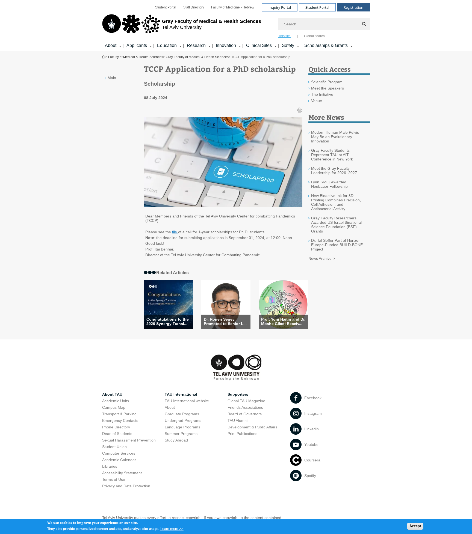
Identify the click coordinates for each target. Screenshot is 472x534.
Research (196, 45)
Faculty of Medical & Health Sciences (135, 57)
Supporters (238, 394)
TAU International (181, 394)
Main (112, 78)
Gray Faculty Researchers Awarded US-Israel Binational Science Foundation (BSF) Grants (336, 224)
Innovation (226, 45)
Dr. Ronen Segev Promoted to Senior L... (225, 321)
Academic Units (115, 401)
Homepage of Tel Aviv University (104, 56)
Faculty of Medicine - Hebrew (232, 7)
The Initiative (322, 94)
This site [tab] (284, 36)
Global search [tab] (314, 36)
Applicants (136, 45)
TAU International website (187, 401)
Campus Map (113, 407)
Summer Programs (181, 433)
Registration (353, 7)
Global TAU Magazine (246, 401)
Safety (288, 45)
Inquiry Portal (280, 7)
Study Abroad (176, 440)
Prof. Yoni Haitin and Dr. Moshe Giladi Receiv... (283, 321)
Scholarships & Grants (326, 45)
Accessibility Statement (122, 473)
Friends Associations (245, 407)
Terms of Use (113, 479)
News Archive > (321, 258)
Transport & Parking (119, 414)
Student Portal (165, 7)
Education (167, 45)
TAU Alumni (237, 420)
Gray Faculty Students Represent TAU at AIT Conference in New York (332, 154)
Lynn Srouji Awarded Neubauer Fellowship (329, 184)
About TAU (112, 394)
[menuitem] (166, 7)
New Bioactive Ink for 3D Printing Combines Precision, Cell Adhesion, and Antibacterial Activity (336, 202)
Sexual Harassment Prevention (129, 440)
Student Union (114, 446)
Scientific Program (327, 82)
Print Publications (242, 433)
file (175, 232)
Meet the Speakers (327, 88)
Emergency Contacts (120, 420)
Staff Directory (193, 7)
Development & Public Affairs (252, 427)
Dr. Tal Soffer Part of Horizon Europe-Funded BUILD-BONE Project (337, 244)
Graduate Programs (182, 414)
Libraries (109, 466)
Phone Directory (116, 427)
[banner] (236, 25)
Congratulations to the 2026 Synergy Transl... (167, 321)
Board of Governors (245, 414)
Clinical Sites (259, 45)
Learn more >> (172, 528)
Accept (415, 526)
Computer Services (118, 453)
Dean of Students (117, 433)
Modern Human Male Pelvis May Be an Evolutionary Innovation (335, 136)
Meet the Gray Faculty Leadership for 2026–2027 (334, 170)
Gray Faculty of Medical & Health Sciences (197, 57)
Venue (316, 101)
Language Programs (182, 427)
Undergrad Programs (183, 420)
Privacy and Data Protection (126, 486)
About (110, 45)
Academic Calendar (119, 460)
